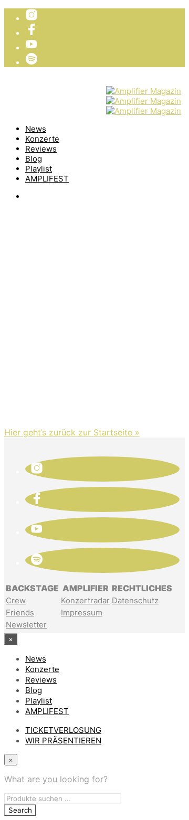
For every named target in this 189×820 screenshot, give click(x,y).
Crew (16, 600)
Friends (20, 612)
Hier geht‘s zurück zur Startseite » (72, 432)
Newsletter (26, 625)
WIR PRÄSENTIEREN (65, 99)
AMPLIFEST (47, 179)
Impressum (81, 612)
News (35, 129)
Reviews (41, 149)
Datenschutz (135, 600)
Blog (33, 159)
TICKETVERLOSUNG (65, 89)
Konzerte (42, 139)
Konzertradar (85, 600)
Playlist (38, 169)
